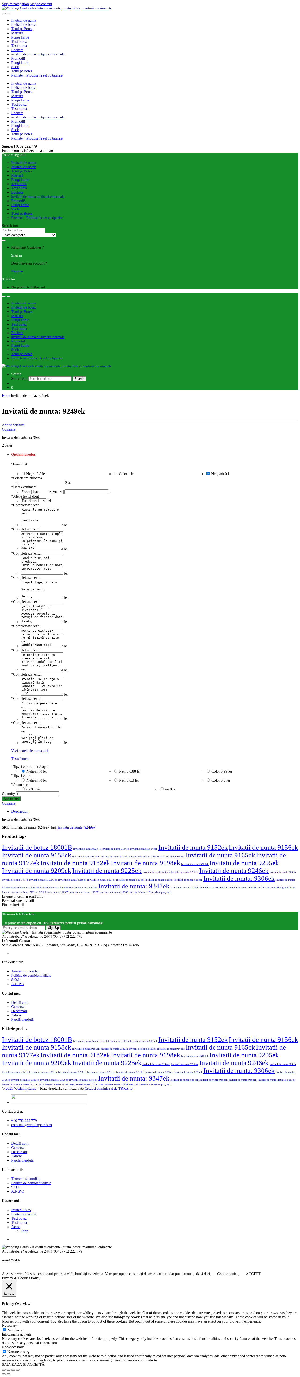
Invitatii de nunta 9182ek (75, 863)
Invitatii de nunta (23, 20)
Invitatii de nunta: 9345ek (83, 887)
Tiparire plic (21, 776)
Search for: (10, 226)
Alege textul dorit (25, 496)
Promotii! (18, 58)
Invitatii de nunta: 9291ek (101, 880)
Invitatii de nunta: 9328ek (54, 887)
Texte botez (19, 759)
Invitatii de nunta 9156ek (263, 847)
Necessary (15, 1330)
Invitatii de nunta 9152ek (193, 847)
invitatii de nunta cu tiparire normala (37, 54)
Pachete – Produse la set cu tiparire (37, 75)
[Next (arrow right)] (8, 1374)
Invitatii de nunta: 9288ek (72, 880)
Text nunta (19, 46)
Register (17, 271)
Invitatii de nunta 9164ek (171, 856)
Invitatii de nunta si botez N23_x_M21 (23, 892)
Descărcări (19, 1011)
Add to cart (11, 799)
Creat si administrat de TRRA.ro (109, 1088)
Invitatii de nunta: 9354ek (184, 887)
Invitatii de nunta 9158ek (36, 855)
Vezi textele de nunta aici (29, 751)
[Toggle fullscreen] (13, 1370)
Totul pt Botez (21, 29)
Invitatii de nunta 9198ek (145, 863)
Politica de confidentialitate (31, 975)
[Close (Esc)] (4, 1370)
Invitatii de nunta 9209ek (36, 870)
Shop (24, 1231)
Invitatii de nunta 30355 (283, 872)
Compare (8, 429)
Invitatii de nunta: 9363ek (213, 887)
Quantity (8, 794)
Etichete (17, 50)
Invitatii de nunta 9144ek (115, 849)
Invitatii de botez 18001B (37, 847)
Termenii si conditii (25, 971)
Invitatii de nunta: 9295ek (159, 880)
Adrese (16, 1015)
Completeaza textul (26, 505)
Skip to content (41, 4)
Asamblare (20, 784)
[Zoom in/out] (18, 1370)
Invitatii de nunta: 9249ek (76, 827)
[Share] (8, 1370)
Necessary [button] (9, 1325)
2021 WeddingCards (21, 1088)
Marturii (17, 33)
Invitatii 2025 (21, 1210)
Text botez (19, 41)
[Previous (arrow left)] (4, 1374)
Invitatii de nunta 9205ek (244, 863)
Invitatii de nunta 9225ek (107, 870)
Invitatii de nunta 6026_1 (87, 849)
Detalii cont (19, 1002)
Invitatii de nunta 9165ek (220, 855)
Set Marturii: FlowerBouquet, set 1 (153, 892)
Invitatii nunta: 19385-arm (59, 892)
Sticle (15, 67)
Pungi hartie (20, 37)
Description (19, 811)
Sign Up (53, 928)
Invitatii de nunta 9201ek (195, 864)
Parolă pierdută (22, 1019)
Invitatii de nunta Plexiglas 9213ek (276, 887)
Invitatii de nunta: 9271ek (43, 880)
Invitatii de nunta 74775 (15, 880)
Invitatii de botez (23, 25)
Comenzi (18, 1007)
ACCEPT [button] (253, 1274)
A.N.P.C (17, 984)
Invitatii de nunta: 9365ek (243, 887)
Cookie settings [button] (228, 1274)
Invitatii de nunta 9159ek (86, 856)
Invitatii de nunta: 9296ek (188, 880)
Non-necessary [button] (13, 1347)
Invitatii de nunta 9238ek (184, 872)
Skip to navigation (15, 4)
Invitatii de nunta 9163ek (142, 856)
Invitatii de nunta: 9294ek (130, 880)
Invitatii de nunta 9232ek (156, 872)
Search (16, 374)
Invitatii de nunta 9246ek (234, 870)
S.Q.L (15, 980)
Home (6, 395)
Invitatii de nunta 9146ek (144, 849)
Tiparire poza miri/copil (29, 767)
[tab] (154, 811)
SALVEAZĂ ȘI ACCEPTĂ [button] (23, 1364)
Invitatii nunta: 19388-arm (119, 892)
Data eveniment (23, 487)
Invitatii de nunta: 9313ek (25, 887)
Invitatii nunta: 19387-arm (89, 892)
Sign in (16, 255)
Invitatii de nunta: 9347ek (133, 886)
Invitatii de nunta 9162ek (114, 856)
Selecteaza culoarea (26, 478)
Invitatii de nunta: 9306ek (239, 878)
